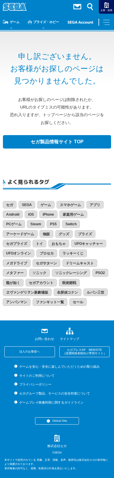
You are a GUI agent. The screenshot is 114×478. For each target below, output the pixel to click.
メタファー (15, 273)
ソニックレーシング (71, 273)
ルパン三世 (95, 292)
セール (78, 302)
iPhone (48, 214)
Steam (35, 224)
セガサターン (46, 263)
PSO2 (100, 273)
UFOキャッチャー (89, 244)
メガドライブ (16, 263)
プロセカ (47, 253)
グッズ (64, 234)
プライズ (85, 234)
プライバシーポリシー (35, 384)
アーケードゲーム (20, 234)
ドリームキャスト (80, 263)
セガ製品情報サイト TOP (57, 141)
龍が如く (13, 283)
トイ (39, 244)
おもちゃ (59, 244)
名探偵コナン (67, 292)
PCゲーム (14, 224)
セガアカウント (41, 283)
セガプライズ (16, 244)
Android (12, 214)
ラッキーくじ (73, 253)
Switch (71, 224)
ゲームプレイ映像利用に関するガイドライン (51, 402)
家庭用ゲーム (73, 214)
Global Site (59, 420)
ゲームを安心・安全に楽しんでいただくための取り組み (59, 366)
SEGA (27, 205)
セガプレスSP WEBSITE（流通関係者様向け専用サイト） (84, 351)
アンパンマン (16, 302)
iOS (31, 214)
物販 (46, 234)
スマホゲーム (70, 205)
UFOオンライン (18, 253)
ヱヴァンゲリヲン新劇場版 (27, 292)
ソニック (39, 273)
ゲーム (15, 22)
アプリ (95, 205)
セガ (9, 205)
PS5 (53, 224)
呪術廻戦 (69, 283)
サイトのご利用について (36, 375)
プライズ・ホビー (46, 22)
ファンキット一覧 (50, 302)
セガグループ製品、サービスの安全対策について (54, 393)
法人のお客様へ (29, 351)
